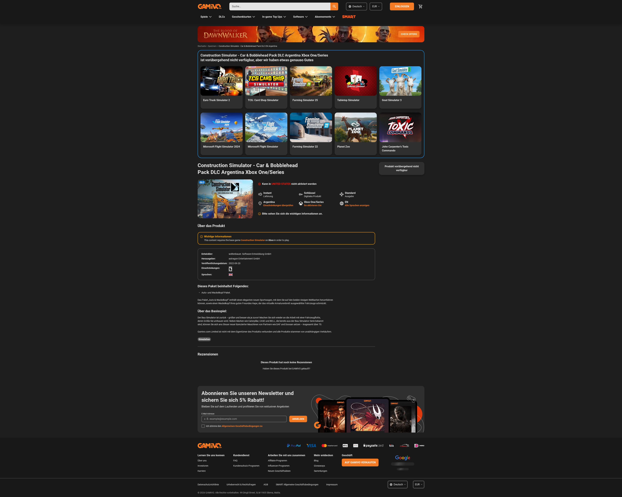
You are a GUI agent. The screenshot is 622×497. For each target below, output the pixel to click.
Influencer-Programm (278, 465)
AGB (266, 484)
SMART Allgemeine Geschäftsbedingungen (297, 484)
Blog (316, 460)
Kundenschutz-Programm (246, 465)
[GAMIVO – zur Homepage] (210, 6)
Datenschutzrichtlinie (208, 484)
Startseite (202, 46)
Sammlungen (320, 471)
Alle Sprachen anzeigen (357, 205)
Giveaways (319, 465)
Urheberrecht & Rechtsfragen (241, 484)
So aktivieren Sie (313, 205)
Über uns (202, 460)
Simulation (204, 339)
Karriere (202, 471)
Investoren (203, 465)
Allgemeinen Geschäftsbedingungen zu (242, 426)
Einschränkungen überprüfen (278, 205)
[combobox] (279, 6)
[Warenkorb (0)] (420, 6)
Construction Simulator (253, 240)
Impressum (332, 484)
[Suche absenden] (334, 6)
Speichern (212, 46)
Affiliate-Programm (277, 460)
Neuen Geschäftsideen (279, 471)
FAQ (235, 460)
